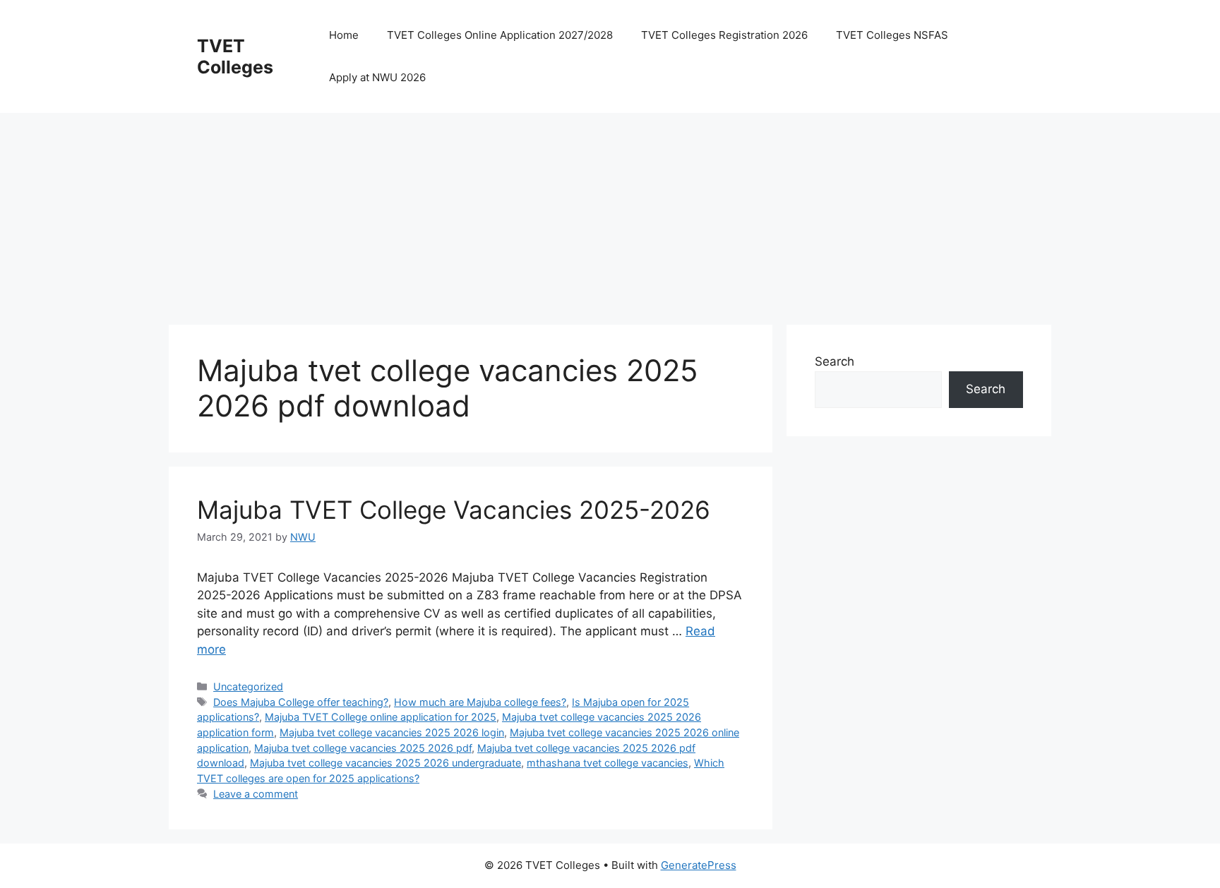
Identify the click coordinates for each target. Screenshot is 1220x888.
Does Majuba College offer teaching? (300, 702)
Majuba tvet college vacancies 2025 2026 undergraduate (385, 763)
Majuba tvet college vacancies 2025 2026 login (392, 732)
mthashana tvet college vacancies (607, 763)
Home (344, 35)
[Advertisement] (592, 212)
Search (834, 361)
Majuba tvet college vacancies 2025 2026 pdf (363, 748)
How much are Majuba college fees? (480, 702)
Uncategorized (248, 686)
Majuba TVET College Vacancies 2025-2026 (453, 509)
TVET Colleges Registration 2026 (724, 35)
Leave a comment (255, 794)
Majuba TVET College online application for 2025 (380, 717)
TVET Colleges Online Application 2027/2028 (500, 35)
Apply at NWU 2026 (377, 77)
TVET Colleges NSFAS (892, 35)
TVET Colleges (235, 56)
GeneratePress (698, 865)
